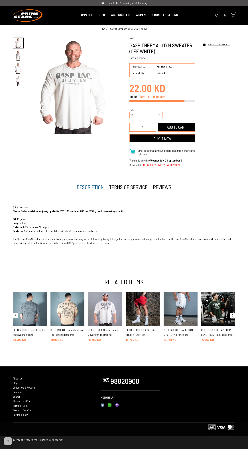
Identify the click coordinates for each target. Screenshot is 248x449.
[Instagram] (117, 404)
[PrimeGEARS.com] (28, 15)
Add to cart (176, 127)
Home (104, 28)
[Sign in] (225, 15)
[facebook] (102, 404)
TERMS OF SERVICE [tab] (128, 187)
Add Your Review (137, 58)
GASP (131, 38)
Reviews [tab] (162, 187)
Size (131, 109)
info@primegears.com (128, 397)
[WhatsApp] (110, 404)
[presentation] (15, 315)
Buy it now (162, 138)
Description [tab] (90, 187)
